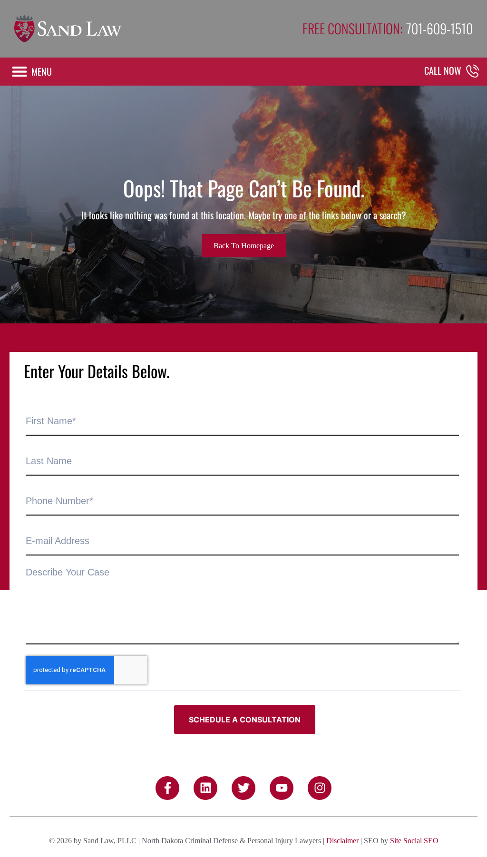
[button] (31, 71)
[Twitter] (243, 788)
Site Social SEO (414, 841)
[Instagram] (319, 788)
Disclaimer (342, 841)
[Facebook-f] (167, 788)
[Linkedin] (205, 788)
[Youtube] (281, 788)
